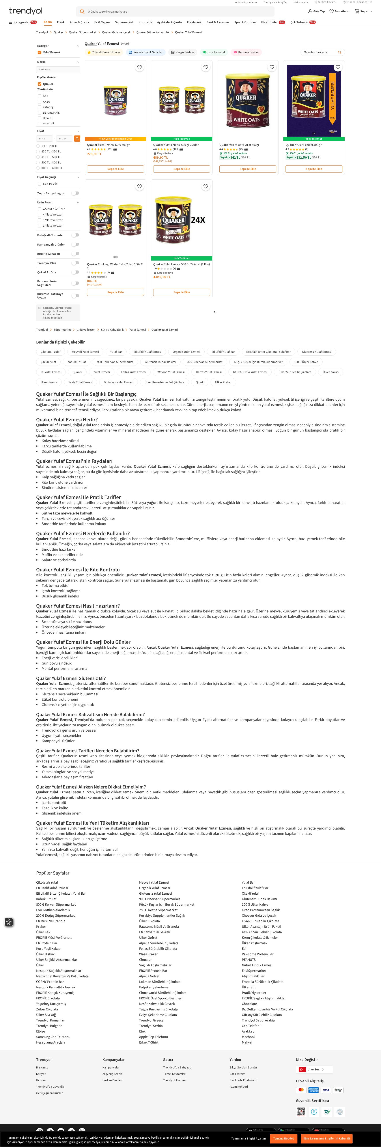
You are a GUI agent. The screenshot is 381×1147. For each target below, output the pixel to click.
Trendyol (42, 32)
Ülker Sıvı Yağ (46, 1014)
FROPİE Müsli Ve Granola (54, 937)
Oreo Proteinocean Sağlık (261, 910)
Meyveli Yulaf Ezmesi (85, 352)
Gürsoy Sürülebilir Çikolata (262, 1014)
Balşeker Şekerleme (153, 987)
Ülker (40, 965)
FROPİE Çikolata (48, 998)
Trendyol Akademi (175, 1080)
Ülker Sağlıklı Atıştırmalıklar (56, 959)
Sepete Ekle (115, 169)
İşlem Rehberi (239, 1087)
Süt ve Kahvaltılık (112, 329)
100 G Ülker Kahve (306, 362)
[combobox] (323, 52)
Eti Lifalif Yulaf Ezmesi (147, 352)
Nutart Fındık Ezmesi (257, 965)
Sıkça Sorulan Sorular (243, 1067)
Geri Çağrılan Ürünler (49, 1093)
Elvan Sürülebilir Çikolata (260, 921)
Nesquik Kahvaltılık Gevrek (55, 987)
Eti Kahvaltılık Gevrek (154, 932)
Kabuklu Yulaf (76, 362)
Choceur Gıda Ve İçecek (259, 915)
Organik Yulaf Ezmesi (186, 352)
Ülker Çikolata (149, 921)
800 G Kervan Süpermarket (204, 362)
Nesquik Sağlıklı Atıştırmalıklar (58, 970)
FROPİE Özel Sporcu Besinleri (160, 998)
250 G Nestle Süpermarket (158, 910)
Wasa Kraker (148, 954)
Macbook (249, 1036)
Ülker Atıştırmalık (254, 943)
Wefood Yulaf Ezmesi (171, 372)
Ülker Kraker (223, 382)
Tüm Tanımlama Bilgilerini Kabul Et (326, 1139)
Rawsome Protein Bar (258, 954)
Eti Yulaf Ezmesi (51, 372)
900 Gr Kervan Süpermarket (115, 362)
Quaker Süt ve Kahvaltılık (152, 32)
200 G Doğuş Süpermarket (55, 915)
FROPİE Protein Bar (153, 970)
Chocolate (249, 1003)
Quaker (58, 32)
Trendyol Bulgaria (49, 1025)
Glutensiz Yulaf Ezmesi (316, 352)
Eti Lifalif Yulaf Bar (223, 352)
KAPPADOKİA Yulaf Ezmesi (250, 372)
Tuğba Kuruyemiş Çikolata (158, 1009)
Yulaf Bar (116, 352)
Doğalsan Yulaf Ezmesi (118, 382)
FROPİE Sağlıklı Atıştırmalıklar (264, 998)
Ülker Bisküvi (45, 954)
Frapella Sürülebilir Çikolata (262, 981)
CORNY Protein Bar (50, 981)
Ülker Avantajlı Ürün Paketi (261, 926)
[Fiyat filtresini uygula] (77, 138)
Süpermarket (62, 329)
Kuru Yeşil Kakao (48, 948)
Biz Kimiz (42, 1067)
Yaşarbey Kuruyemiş (51, 1003)
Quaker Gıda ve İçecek (116, 32)
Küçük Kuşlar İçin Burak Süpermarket (258, 362)
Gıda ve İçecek (86, 329)
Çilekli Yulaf (48, 362)
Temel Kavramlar (174, 1074)
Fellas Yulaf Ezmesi (133, 372)
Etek (142, 1031)
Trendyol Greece (151, 1020)
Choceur (145, 959)
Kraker (41, 926)
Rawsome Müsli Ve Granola (159, 926)
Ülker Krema (49, 382)
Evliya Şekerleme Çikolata (158, 1014)
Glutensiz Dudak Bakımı (160, 362)
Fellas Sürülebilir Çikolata (158, 948)
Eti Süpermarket (254, 970)
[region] (190, 1139)
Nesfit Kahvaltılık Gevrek (157, 1003)
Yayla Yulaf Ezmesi (80, 382)
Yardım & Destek (327, 2)
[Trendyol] (25, 11)
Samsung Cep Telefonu (53, 1036)
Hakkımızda (301, 2)
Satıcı (168, 1060)
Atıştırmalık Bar (253, 976)
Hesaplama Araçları (50, 1042)
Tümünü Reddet (283, 1139)
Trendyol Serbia (151, 1025)
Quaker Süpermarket (82, 32)
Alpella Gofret (149, 976)
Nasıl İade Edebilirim (243, 1080)
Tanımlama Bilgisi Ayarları (248, 1139)
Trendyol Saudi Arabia (258, 1020)
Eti (244, 948)
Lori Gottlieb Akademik (53, 910)
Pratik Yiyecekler (254, 992)
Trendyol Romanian (50, 1020)
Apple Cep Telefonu (153, 1036)
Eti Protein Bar (46, 943)
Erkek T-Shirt (148, 1042)
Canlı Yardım (237, 1074)
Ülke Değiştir (307, 1060)
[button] (58, 45)
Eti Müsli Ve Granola (50, 921)
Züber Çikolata (47, 1009)
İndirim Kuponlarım (246, 2)
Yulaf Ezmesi (137, 329)
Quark (200, 382)
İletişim (41, 1080)
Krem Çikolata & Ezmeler (260, 937)
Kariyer (41, 1074)
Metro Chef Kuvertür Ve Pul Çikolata (62, 976)
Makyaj (247, 1042)
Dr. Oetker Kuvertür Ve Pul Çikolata (267, 1009)
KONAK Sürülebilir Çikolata (262, 932)
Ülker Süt (249, 987)
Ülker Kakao (331, 372)
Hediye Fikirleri (112, 1080)
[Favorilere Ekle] (139, 67)
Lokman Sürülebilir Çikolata (160, 981)
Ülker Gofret (148, 937)
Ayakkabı (248, 1031)
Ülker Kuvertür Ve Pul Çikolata (164, 382)
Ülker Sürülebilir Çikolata (294, 372)
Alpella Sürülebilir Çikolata (159, 943)
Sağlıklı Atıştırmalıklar (155, 965)
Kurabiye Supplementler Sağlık (162, 915)
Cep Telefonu (251, 1025)
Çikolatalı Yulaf (50, 352)
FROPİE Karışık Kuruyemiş (55, 992)
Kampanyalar (111, 1067)
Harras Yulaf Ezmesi (209, 372)
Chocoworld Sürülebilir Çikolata (163, 992)
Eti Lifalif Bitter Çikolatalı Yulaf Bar (268, 352)
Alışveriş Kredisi (113, 1074)
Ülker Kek (43, 932)
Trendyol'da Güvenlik (50, 1087)
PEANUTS (249, 959)
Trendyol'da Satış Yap (275, 2)
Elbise (40, 1031)
